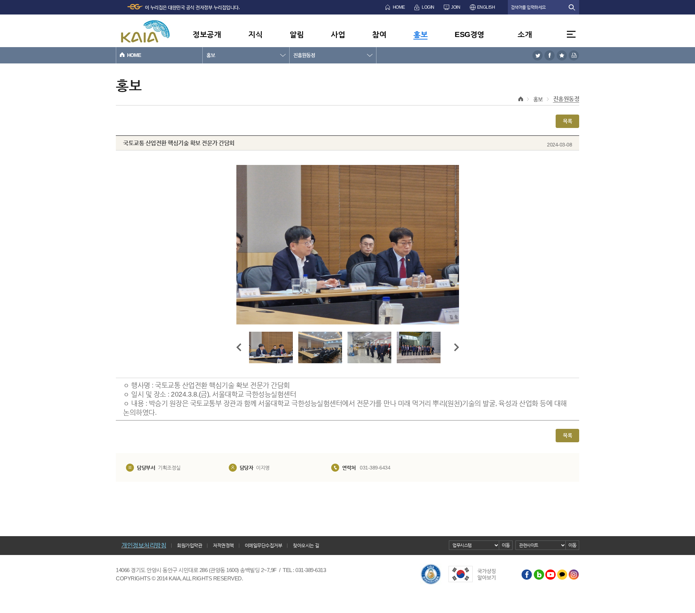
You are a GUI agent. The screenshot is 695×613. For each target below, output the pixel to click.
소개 (525, 34)
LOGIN (428, 7)
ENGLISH (486, 7)
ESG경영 (469, 34)
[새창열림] (537, 55)
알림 (297, 34)
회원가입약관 (189, 545)
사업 (338, 34)
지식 (255, 34)
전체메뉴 (571, 34)
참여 (379, 34)
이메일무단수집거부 (263, 545)
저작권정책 (223, 545)
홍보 (420, 34)
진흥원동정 (304, 55)
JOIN (455, 7)
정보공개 (207, 34)
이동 (506, 545)
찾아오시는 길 (306, 545)
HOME (399, 7)
